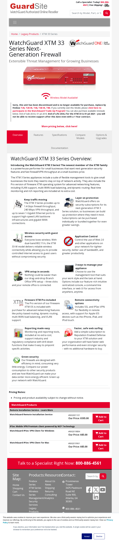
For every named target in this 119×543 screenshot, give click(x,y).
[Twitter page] (96, 491)
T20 (23, 107)
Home (14, 34)
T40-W (41, 107)
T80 (48, 107)
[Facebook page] (89, 491)
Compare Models (80, 136)
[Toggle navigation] (15, 22)
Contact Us (19, 495)
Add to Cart (102, 418)
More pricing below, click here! (59, 126)
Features (38, 135)
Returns (49, 491)
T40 (35, 107)
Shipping (50, 487)
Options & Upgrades (101, 136)
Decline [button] (99, 536)
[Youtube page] (103, 491)
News (48, 484)
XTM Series (35, 487)
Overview (18, 135)
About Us (50, 481)
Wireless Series (33, 493)
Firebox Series (33, 483)
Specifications (59, 135)
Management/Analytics (41, 498)
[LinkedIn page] (96, 498)
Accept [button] (87, 536)
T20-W (29, 107)
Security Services (33, 503)
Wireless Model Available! (64, 97)
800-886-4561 (73, 508)
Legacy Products (30, 34)
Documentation (59, 148)
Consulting (51, 494)
